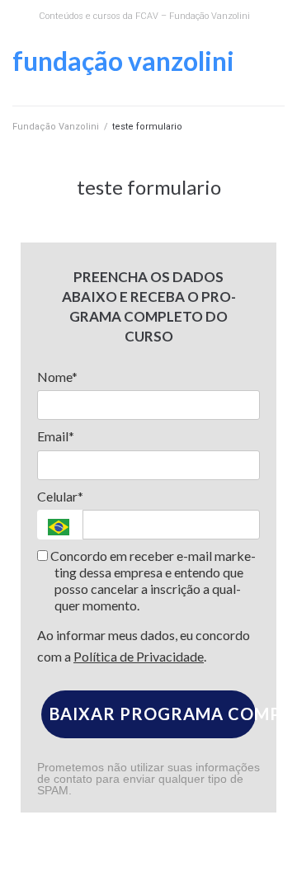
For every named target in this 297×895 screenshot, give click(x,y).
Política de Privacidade (138, 656)
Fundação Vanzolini (123, 61)
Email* (55, 436)
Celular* (60, 496)
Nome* (57, 376)
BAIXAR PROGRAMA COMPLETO (153, 713)
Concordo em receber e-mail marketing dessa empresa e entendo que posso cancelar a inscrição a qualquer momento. (152, 580)
